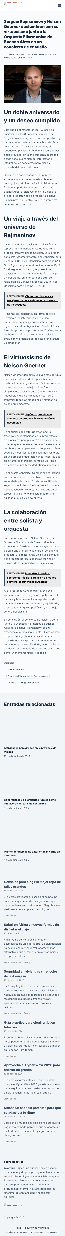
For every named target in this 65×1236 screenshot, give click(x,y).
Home (18, 1228)
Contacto (52, 1232)
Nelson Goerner (15, 669)
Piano (10, 682)
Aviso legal (37, 1232)
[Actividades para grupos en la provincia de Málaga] (32, 727)
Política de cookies (16, 1232)
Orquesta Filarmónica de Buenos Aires (27, 676)
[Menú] (59, 5)
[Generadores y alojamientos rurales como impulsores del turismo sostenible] (32, 779)
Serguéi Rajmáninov (30, 682)
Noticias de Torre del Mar (18, 58)
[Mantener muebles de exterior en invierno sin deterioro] (32, 831)
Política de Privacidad (37, 1228)
